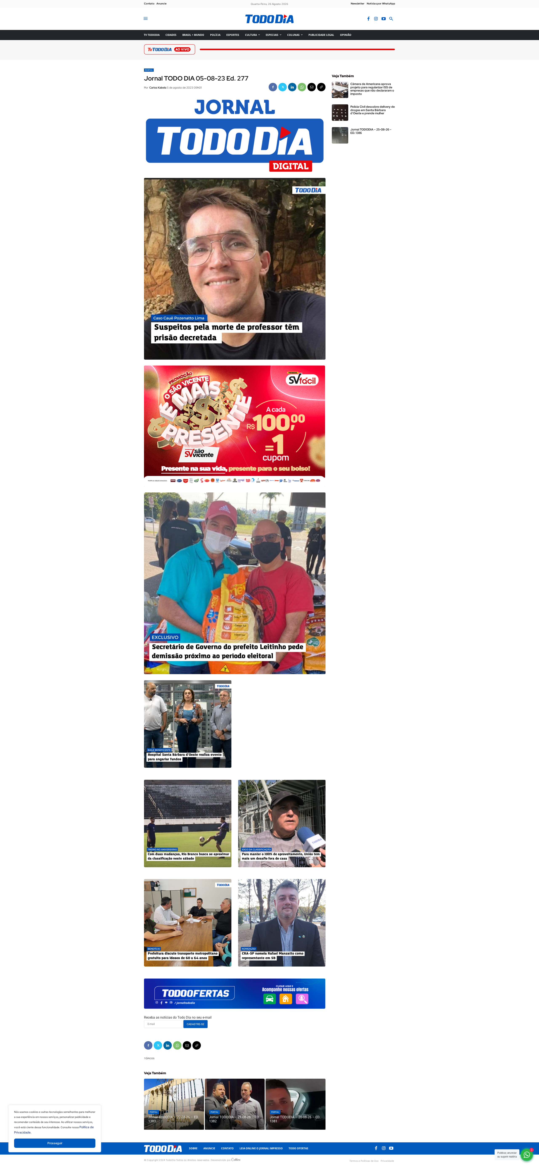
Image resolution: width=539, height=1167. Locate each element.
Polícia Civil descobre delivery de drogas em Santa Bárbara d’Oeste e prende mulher (372, 110)
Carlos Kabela (157, 87)
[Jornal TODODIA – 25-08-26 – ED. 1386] (340, 135)
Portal (149, 70)
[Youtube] (383, 19)
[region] (54, 1132)
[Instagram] (376, 19)
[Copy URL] (321, 87)
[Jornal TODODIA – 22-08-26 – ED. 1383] (174, 1104)
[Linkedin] (292, 87)
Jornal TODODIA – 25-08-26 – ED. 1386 (370, 131)
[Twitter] (282, 87)
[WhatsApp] (302, 87)
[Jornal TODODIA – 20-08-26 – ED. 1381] (295, 1104)
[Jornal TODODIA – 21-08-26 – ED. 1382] (235, 1104)
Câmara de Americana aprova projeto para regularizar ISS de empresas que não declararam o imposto (372, 88)
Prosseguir (54, 1143)
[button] (391, 19)
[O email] (311, 87)
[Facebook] (368, 19)
